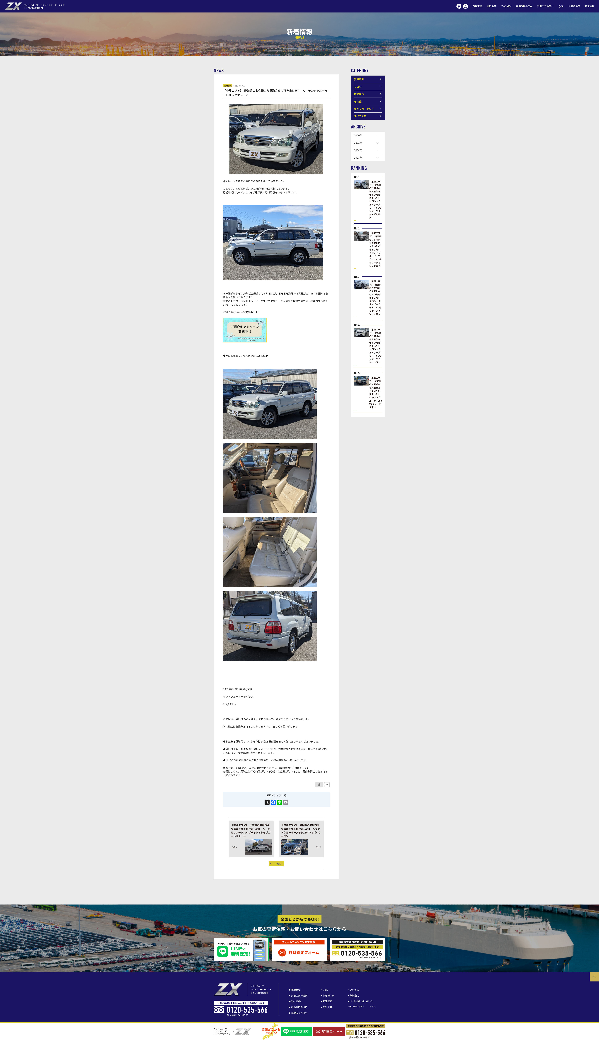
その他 (358, 101)
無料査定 (354, 995)
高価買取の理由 (524, 6)
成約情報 (359, 94)
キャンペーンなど (364, 109)
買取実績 (477, 6)
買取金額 (491, 6)
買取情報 (227, 85)
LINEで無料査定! (299, 1031)
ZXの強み (506, 6)
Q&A (560, 6)
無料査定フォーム (332, 1031)
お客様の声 (574, 6)
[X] (267, 802)
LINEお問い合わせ (359, 1001)
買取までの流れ (545, 6)
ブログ (358, 87)
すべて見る (360, 116)
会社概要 (327, 1007)
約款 (373, 1006)
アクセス (354, 989)
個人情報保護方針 (356, 1006)
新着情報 (589, 6)
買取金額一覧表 (299, 995)
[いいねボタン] (319, 784)
